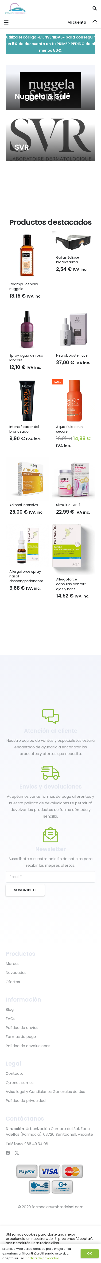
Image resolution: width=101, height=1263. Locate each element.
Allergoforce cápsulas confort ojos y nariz (71, 584)
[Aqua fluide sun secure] (73, 382)
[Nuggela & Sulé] (50, 87)
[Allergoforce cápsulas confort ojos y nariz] (73, 527)
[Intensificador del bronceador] (27, 382)
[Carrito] (95, 22)
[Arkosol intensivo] (27, 460)
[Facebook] (8, 1153)
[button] (94, 8)
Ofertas (13, 982)
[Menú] (6, 22)
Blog (10, 1009)
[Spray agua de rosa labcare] (27, 311)
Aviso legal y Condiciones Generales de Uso (45, 1091)
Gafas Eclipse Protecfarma (67, 260)
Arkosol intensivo (23, 505)
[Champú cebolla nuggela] (27, 234)
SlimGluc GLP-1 (68, 505)
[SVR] (50, 138)
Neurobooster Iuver (72, 355)
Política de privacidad (26, 1100)
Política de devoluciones (28, 1046)
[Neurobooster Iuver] (73, 311)
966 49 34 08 (36, 1144)
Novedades (16, 972)
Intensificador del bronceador (24, 429)
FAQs (10, 1018)
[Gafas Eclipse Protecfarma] (73, 234)
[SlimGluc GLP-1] (73, 460)
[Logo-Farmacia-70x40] (16, 8)
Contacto (14, 1073)
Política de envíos (22, 1027)
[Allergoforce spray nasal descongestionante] (27, 527)
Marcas (12, 963)
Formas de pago (21, 1036)
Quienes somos (20, 1082)
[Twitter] (17, 1153)
